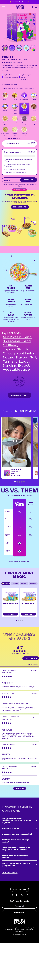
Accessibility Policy (26, 928)
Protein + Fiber (18, 88)
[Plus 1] (17, 180)
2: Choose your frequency (11, 138)
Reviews (17, 929)
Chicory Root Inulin (18, 353)
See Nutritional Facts (8, 71)
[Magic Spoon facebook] (17, 895)
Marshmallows (29, 88)
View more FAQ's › (10, 873)
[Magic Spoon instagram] (12, 895)
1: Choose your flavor (9, 85)
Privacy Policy (16, 928)
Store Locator (9, 929)
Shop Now (10, 614)
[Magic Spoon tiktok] (27, 895)
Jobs (22, 929)
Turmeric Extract (16, 361)
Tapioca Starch (15, 349)
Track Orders (29, 929)
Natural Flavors (15, 357)
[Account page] (32, 7)
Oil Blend (10, 345)
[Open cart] (36, 7)
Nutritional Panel (19, 395)
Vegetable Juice (16, 370)
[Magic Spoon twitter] (21, 895)
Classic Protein (7, 88)
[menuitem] (7, 928)
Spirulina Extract (16, 365)
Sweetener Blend (17, 341)
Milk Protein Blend (17, 337)
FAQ (34, 928)
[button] (12, 62)
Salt (33, 357)
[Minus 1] (13, 180)
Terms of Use (6, 928)
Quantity (7, 180)
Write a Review (32, 658)
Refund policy (19, 931)
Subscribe (19, 912)
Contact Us (19, 889)
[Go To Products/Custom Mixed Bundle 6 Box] (19, 2)
